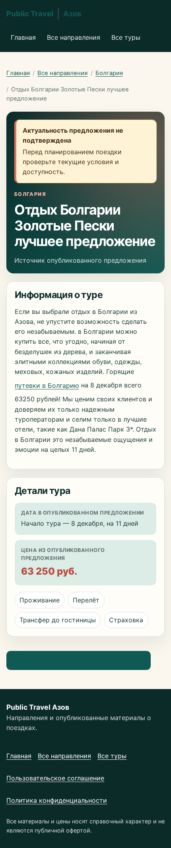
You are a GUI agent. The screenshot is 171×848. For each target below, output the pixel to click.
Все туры (125, 37)
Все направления (73, 37)
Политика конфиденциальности (56, 800)
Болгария (109, 73)
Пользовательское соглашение (55, 778)
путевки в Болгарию (47, 385)
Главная (23, 37)
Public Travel (44, 13)
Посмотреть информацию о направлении (78, 660)
